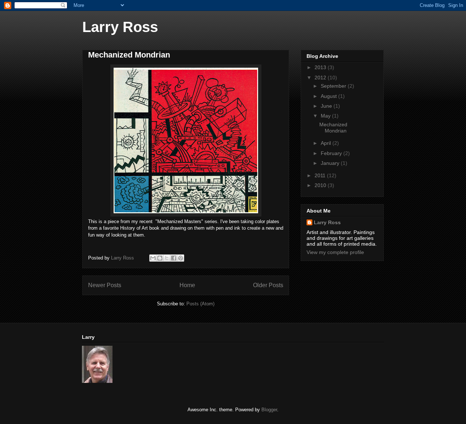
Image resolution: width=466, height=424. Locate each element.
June (327, 106)
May (326, 116)
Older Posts (268, 285)
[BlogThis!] (159, 258)
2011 (321, 175)
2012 (321, 77)
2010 (321, 185)
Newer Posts (104, 285)
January (331, 163)
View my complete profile (335, 252)
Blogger (269, 409)
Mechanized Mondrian (129, 54)
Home (187, 285)
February (332, 153)
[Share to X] (166, 258)
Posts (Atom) (200, 303)
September (334, 86)
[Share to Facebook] (173, 258)
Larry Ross (120, 27)
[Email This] (153, 258)
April (326, 143)
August (329, 96)
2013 (321, 67)
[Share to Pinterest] (180, 258)
